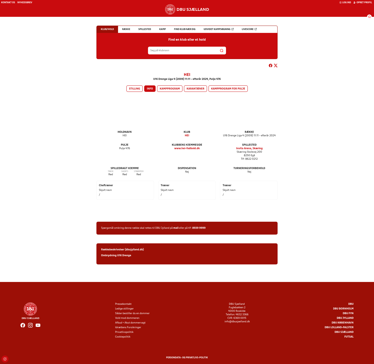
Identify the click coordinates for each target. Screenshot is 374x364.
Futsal (349, 337)
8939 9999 (199, 228)
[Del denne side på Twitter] (276, 66)
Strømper (138, 171)
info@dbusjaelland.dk (237, 321)
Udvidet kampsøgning (217, 29)
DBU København (343, 323)
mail (176, 228)
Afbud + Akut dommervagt (130, 323)
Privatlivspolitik (124, 332)
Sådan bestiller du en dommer (132, 313)
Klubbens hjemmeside (187, 145)
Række (249, 132)
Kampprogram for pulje (228, 89)
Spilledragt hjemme (125, 168)
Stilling (134, 89)
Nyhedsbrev (24, 3)
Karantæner (195, 89)
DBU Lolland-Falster (339, 327)
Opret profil (364, 3)
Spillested (249, 145)
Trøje (111, 171)
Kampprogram (170, 89)
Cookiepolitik (122, 337)
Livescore (247, 29)
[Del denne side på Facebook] (270, 66)
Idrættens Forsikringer (128, 327)
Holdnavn (125, 132)
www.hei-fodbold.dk (187, 148)
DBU (351, 304)
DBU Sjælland (344, 332)
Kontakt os (8, 3)
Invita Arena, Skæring (249, 148)
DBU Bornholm (343, 309)
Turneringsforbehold (249, 168)
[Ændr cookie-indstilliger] (4, 359)
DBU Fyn (348, 313)
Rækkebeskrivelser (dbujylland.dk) (122, 249)
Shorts (124, 171)
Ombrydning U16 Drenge (116, 255)
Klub (187, 132)
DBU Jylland (345, 318)
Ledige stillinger (124, 309)
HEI (187, 135)
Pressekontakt (123, 304)
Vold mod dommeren (127, 318)
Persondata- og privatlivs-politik (187, 358)
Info (150, 89)
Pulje (124, 145)
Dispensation (187, 168)
